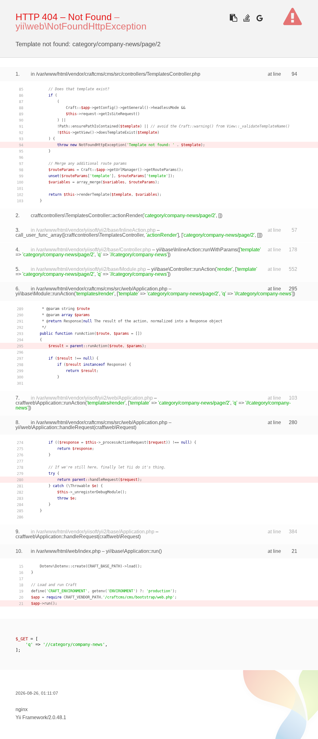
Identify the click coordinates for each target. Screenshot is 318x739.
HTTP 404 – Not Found (64, 17)
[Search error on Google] (259, 17)
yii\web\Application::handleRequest (54, 427)
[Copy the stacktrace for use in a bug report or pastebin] (233, 17)
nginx (22, 709)
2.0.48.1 (57, 717)
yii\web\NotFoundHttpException (81, 26)
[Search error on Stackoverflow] (246, 17)
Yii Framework (31, 717)
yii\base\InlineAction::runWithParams (196, 249)
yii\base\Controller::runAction (183, 269)
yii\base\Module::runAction (45, 293)
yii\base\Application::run (132, 551)
